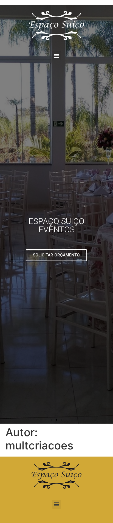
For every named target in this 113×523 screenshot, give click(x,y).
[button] (56, 55)
